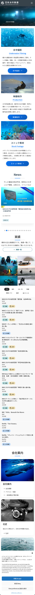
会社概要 (8, 488)
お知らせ (5, 220)
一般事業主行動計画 (12, 495)
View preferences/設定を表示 (18, 588)
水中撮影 (16, 71)
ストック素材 (16, 163)
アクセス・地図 (11, 492)
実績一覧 (19, 249)
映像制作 (16, 117)
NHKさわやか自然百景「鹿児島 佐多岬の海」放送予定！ (17, 210)
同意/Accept (17, 579)
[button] (32, 553)
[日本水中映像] (10, 3)
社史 (7, 533)
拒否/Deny (17, 583)
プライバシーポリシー (16, 592)
